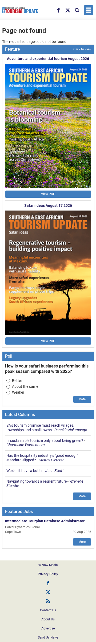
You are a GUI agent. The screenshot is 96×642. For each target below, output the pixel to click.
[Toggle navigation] (88, 10)
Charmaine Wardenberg (25, 445)
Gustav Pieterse (51, 460)
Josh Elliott (54, 471)
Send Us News (48, 637)
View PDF (48, 194)
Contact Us (48, 610)
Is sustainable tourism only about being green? (44, 440)
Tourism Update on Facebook (48, 583)
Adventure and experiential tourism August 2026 (48, 58)
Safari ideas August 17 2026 (48, 205)
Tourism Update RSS (48, 601)
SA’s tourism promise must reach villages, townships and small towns (40, 427)
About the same (25, 386)
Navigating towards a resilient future (36, 481)
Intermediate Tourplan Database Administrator (45, 521)
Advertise (48, 628)
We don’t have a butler (24, 471)
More (82, 496)
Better (17, 380)
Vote (82, 399)
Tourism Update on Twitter (48, 592)
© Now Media (48, 565)
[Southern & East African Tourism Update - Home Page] (20, 10)
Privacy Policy (48, 574)
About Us (48, 619)
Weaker (18, 392)
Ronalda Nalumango (70, 430)
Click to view (82, 49)
